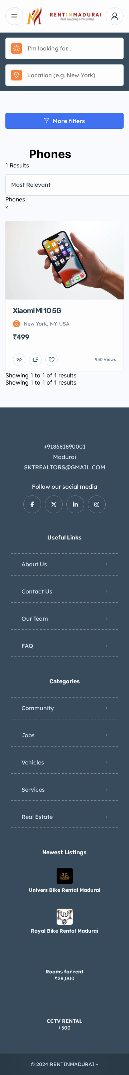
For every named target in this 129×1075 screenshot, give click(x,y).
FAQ (27, 645)
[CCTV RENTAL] (65, 1007)
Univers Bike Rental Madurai (64, 890)
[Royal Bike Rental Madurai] (65, 917)
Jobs (28, 735)
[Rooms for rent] (65, 957)
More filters (69, 120)
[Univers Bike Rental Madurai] (65, 876)
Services (33, 789)
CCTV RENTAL (64, 1020)
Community (38, 708)
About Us (34, 564)
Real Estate (37, 816)
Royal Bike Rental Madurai (64, 930)
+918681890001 (65, 446)
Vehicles (33, 762)
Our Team (35, 618)
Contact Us (37, 591)
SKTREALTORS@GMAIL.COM (64, 467)
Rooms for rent (64, 971)
